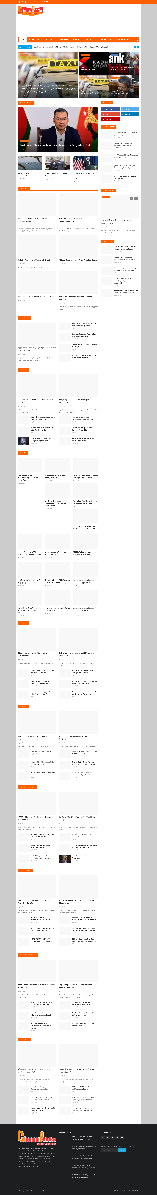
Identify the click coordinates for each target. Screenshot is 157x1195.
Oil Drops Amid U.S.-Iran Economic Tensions (27, 175)
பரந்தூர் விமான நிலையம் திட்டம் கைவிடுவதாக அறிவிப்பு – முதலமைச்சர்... (34, 1070)
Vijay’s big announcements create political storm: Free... (75, 401)
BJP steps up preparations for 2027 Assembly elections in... (77, 654)
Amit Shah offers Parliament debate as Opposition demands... (84, 682)
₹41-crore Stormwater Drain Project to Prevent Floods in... (36, 401)
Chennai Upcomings (28, 955)
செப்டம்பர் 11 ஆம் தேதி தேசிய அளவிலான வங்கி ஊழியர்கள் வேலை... (35, 219)
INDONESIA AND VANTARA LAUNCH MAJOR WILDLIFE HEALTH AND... (43, 919)
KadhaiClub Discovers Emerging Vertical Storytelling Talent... (33, 901)
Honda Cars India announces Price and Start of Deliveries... (43, 774)
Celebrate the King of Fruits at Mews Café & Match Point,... (84, 1014)
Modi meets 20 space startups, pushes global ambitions (35, 737)
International (26, 103)
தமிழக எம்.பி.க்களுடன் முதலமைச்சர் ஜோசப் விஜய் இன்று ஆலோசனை (83, 1099)
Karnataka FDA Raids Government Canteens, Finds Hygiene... (76, 298)
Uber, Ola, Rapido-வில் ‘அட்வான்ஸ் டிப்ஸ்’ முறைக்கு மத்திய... (83, 1088)
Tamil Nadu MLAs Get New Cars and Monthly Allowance (84, 346)
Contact (116, 1190)
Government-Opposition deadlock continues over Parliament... (84, 693)
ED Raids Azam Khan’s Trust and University (34, 260)
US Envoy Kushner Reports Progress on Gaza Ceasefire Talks (84, 176)
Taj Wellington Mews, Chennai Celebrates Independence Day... (75, 986)
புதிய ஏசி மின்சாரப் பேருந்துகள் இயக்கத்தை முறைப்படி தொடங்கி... (83, 418)
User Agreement (132, 1190)
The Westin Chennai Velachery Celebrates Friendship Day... (82, 1003)
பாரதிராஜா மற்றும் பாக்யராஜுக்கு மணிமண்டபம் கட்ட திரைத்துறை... (82, 1109)
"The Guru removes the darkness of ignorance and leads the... (84, 846)
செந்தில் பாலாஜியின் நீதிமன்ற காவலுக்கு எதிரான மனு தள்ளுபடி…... (126, 156)
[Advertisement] (100, 20)
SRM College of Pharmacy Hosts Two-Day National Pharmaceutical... (84, 929)
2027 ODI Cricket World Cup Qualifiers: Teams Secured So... (85, 528)
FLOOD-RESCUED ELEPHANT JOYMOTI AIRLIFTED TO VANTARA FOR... (42, 941)
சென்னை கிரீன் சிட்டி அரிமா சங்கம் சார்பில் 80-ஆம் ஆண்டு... (77, 818)
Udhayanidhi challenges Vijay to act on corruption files (33, 654)
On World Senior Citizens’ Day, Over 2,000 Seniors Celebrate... (43, 929)
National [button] (50, 40)
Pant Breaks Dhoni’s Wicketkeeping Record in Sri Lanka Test (29, 477)
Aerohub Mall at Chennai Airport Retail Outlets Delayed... (83, 440)
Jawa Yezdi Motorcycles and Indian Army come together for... (84, 752)
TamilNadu (24, 318)
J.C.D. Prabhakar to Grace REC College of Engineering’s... (41, 440)
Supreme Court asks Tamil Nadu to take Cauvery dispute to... (84, 335)
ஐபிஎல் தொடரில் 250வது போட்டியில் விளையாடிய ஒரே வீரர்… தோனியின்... (125, 167)
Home (23, 40)
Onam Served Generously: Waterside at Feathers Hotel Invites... (37, 986)
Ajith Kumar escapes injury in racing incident (56, 476)
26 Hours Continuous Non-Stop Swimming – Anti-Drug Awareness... (84, 940)
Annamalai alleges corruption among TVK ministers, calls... (41, 682)
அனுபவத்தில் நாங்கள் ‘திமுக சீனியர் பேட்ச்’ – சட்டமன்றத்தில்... (117, 221)
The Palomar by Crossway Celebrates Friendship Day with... (42, 1014)
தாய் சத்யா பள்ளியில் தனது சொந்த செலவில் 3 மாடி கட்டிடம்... (83, 836)
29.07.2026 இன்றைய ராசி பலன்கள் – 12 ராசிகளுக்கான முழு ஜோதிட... (42, 857)
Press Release (25, 870)
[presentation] (20, 75)
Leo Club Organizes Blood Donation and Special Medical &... (43, 836)
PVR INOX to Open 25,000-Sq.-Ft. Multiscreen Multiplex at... (76, 901)
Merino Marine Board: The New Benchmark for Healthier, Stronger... (84, 763)
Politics (23, 623)
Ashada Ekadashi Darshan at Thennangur (82, 857)
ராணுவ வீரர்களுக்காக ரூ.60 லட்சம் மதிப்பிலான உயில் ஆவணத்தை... (41, 1099)
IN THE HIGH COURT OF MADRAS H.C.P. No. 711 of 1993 (125, 177)
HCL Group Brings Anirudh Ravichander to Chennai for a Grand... (41, 1026)
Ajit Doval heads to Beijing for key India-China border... (57, 175)
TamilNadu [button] (64, 40)
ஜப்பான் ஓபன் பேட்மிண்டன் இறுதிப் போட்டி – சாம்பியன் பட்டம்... (57, 609)
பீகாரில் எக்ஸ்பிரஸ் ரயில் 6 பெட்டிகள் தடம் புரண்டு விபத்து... (126, 134)
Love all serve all (27, 787)
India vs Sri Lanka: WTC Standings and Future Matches (30, 553)
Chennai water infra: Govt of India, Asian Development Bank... (42, 429)
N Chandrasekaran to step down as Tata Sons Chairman (77, 737)
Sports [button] (76, 40)
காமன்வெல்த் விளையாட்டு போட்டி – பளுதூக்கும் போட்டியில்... (29, 581)
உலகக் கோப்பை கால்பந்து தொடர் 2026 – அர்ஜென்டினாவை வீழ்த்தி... (84, 582)
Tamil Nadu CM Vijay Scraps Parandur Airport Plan (82, 429)
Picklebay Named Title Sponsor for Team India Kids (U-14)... (57, 581)
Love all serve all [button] (104, 40)
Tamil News (24, 1039)
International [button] (35, 40)
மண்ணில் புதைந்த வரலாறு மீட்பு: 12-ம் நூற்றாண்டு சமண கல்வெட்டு (76, 1070)
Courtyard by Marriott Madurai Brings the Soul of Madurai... (41, 1003)
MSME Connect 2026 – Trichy (41, 751)
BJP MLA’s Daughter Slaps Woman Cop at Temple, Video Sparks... (75, 219)
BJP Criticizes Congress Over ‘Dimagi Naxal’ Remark (82, 672)
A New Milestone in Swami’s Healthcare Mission (40, 846)
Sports (23, 453)
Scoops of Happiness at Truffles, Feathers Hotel (83, 1025)
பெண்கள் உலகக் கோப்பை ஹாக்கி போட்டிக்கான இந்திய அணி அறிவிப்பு (29, 610)
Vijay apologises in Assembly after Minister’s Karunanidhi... (43, 672)
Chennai (23, 370)
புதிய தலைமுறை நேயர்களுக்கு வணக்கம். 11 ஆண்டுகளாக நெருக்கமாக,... (123, 145)
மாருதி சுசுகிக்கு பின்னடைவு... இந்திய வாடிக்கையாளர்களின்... (42, 763)
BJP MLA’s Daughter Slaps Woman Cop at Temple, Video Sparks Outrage (60, 47)
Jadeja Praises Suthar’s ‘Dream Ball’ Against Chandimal (85, 476)
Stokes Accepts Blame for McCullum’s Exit (55, 553)
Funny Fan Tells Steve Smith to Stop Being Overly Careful (85, 502)
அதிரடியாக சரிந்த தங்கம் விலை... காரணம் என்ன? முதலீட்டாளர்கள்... (83, 774)
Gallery (122, 1190)
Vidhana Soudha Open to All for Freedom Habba (78, 260)
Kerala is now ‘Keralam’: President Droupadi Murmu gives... (84, 356)
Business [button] (88, 40)
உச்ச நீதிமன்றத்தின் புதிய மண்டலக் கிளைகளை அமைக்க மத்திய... (41, 1088)
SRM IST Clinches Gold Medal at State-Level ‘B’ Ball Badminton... (84, 554)
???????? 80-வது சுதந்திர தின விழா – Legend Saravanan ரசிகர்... (34, 818)
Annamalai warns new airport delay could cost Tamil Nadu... (43, 418)
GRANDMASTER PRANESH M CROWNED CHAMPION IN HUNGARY (84, 919)
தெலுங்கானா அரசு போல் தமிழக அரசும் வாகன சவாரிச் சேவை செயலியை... (37, 349)
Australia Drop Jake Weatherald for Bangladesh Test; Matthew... (56, 503)
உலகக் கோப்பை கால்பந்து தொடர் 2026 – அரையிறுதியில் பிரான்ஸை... (84, 610)
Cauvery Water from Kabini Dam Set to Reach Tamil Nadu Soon (43, 1109)
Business (23, 706)
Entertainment (122, 40)
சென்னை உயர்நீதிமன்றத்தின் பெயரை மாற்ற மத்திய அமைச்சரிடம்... (42, 693)
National (23, 189)
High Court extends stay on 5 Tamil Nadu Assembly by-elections (84, 325)
